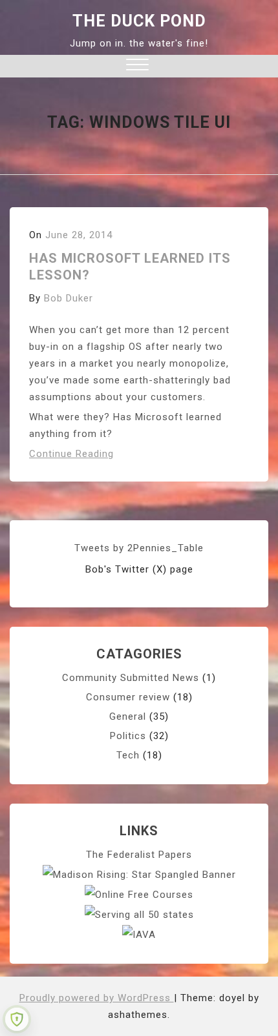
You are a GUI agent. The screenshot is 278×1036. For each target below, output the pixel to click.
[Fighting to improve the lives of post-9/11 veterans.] (139, 934)
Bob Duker (68, 298)
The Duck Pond (139, 21)
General (127, 716)
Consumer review (128, 697)
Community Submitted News (130, 678)
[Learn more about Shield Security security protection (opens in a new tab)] (17, 1019)
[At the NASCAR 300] (139, 874)
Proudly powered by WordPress (96, 998)
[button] (137, 66)
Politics (128, 736)
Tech (128, 755)
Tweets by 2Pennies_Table (139, 548)
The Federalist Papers (139, 854)
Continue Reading (71, 454)
